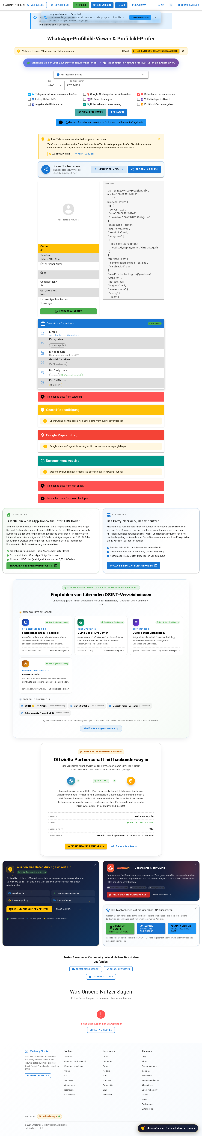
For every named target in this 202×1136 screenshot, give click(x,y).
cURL (105, 1075)
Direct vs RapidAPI (150, 1090)
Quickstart (107, 1061)
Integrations (69, 1085)
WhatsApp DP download (75, 1061)
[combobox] (55, 85)
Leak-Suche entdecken (122, 846)
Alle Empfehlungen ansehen (99, 728)
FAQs (144, 1099)
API (65, 1075)
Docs (105, 1057)
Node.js (106, 1071)
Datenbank (68, 1090)
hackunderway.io (49, 1116)
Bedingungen (148, 1104)
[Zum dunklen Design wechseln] (171, 5)
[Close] (166, 17)
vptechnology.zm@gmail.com (64, 335)
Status (106, 1090)
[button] (60, 85)
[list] (68, 275)
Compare (146, 1071)
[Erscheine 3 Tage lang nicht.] (95, 864)
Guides (145, 1094)
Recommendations (150, 1080)
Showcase (147, 1075)
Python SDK (108, 1085)
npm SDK (107, 1080)
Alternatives (147, 1085)
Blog (144, 1057)
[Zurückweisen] (155, 17)
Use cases (68, 1080)
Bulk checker (69, 1094)
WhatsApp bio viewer (73, 1066)
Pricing (67, 1071)
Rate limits (107, 1094)
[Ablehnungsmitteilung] (183, 51)
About (145, 1061)
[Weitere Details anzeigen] (143, 74)
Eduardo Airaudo (149, 1066)
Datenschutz (147, 1109)
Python (106, 1066)
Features (68, 1057)
